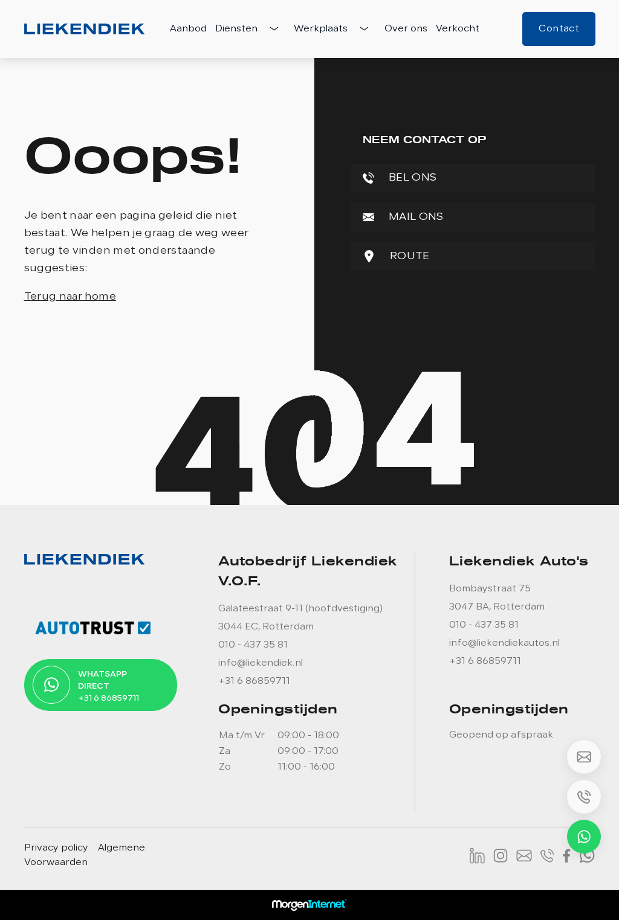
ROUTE (408, 256)
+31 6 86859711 (254, 681)
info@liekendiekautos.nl (504, 643)
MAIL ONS (415, 217)
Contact (559, 29)
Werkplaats (322, 29)
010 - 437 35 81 (253, 645)
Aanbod (188, 29)
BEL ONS (411, 178)
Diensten (237, 29)
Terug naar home (70, 297)
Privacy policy (56, 848)
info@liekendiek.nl (260, 663)
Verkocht (457, 29)
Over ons (405, 29)
